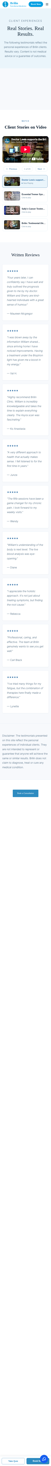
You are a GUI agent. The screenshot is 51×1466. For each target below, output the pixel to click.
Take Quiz (13, 1461)
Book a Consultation (25, 793)
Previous (13, 169)
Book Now (36, 4)
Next (40, 169)
